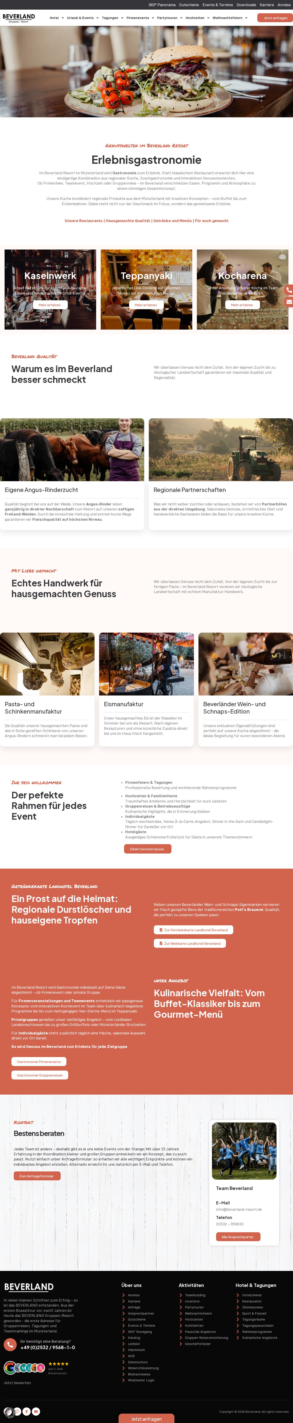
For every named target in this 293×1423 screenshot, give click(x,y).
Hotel (54, 18)
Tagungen (110, 18)
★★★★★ (58, 1363)
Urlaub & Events (80, 18)
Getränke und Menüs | (173, 220)
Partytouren (167, 18)
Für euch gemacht (211, 220)
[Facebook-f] (26, 1411)
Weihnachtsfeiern (227, 18)
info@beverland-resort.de (239, 1209)
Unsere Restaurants (84, 220)
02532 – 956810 (230, 1224)
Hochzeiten (195, 18)
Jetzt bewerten (17, 1382)
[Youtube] (36, 1411)
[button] (10, 1413)
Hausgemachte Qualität (128, 220)
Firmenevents (138, 18)
